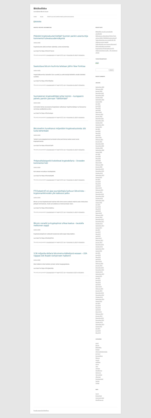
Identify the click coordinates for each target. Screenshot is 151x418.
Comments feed (100, 398)
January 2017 (99, 242)
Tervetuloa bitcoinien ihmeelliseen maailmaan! (60, 16)
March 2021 (99, 137)
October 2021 (99, 123)
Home (35, 16)
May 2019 (98, 183)
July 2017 (98, 230)
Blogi (41, 16)
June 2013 (98, 331)
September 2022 (100, 99)
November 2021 (100, 120)
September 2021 (100, 125)
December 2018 (100, 194)
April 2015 (98, 284)
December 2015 (100, 267)
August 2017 (99, 228)
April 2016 (98, 259)
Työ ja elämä (99, 375)
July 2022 (98, 104)
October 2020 (99, 148)
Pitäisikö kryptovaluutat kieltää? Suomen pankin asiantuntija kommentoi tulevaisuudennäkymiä (61, 37)
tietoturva (98, 373)
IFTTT (61, 55)
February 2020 (99, 165)
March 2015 (99, 286)
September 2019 (100, 175)
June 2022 (98, 106)
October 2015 (99, 272)
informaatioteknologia (101, 352)
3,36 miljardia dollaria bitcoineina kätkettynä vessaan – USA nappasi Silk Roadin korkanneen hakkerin (60, 254)
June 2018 (98, 207)
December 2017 (100, 219)
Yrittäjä (97, 383)
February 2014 (99, 314)
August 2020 (99, 152)
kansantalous (99, 356)
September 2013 (100, 324)
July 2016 (98, 253)
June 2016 (98, 255)
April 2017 (98, 236)
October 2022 (99, 97)
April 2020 (98, 160)
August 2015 (99, 276)
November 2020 (100, 146)
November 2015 (100, 270)
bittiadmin (81, 55)
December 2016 (100, 244)
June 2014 (98, 305)
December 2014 (100, 293)
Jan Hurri (98, 354)
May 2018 (98, 209)
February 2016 (99, 263)
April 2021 (98, 135)
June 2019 (98, 181)
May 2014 (98, 307)
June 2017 (98, 232)
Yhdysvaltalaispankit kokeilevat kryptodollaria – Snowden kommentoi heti (59, 161)
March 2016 (99, 261)
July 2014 (98, 303)
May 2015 (98, 282)
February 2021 (99, 139)
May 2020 (98, 158)
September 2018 (100, 200)
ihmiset (97, 349)
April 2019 (98, 186)
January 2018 (99, 217)
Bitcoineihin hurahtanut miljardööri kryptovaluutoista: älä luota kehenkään (60, 129)
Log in (97, 394)
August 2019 (99, 177)
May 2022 (98, 108)
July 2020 (98, 154)
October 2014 (99, 297)
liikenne (98, 358)
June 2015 (98, 280)
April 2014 (98, 310)
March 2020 (99, 162)
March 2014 (99, 312)
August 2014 (99, 301)
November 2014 (100, 295)
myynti (97, 360)
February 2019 (99, 190)
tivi (64, 55)
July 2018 (98, 204)
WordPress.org (99, 400)
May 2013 (98, 333)
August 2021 (99, 127)
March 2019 (99, 188)
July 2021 (98, 129)
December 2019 (100, 169)
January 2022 (99, 116)
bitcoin (97, 345)
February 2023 (99, 89)
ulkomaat (98, 377)
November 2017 (100, 221)
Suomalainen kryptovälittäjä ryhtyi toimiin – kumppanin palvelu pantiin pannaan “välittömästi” (59, 97)
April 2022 (98, 110)
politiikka (98, 362)
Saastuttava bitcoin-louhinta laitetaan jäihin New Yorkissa (59, 66)
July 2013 (98, 328)
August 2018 (99, 202)
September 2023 (100, 87)
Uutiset (97, 381)
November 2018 (100, 196)
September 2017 (100, 225)
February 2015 (99, 288)
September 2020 (100, 150)
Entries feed (99, 396)
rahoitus (98, 368)
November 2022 (100, 95)
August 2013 (99, 326)
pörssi (97, 364)
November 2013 (100, 320)
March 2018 (99, 213)
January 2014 (99, 316)
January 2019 (99, 192)
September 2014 (100, 299)
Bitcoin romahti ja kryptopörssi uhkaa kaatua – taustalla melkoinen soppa (59, 224)
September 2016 (100, 249)
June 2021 (98, 131)
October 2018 (99, 198)
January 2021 (99, 141)
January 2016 (99, 265)
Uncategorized (50, 55)
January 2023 (99, 91)
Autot (97, 343)
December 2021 (100, 118)
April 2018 (98, 211)
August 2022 (99, 102)
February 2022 (99, 114)
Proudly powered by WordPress (41, 410)
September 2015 (100, 274)
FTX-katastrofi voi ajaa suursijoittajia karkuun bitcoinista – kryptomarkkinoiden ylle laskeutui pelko (59, 192)
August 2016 (99, 251)
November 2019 (100, 171)
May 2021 (98, 133)
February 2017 (99, 240)
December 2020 (100, 144)
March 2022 (99, 112)
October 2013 (99, 322)
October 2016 (99, 246)
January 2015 (99, 291)
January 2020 (99, 167)
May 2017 (98, 234)
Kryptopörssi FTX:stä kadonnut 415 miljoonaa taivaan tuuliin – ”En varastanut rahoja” (106, 50)
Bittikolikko (40, 8)
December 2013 (100, 318)
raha (97, 366)
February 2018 (99, 215)
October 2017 (99, 223)
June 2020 (98, 156)
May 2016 (98, 257)
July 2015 (98, 278)
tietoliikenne (99, 370)
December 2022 (100, 93)
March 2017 (99, 238)
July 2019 (98, 179)
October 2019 (99, 173)
